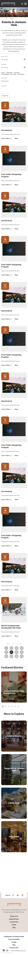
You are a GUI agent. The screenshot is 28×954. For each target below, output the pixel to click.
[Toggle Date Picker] (24, 59)
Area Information (14, 939)
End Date (3, 64)
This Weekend (5, 74)
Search (5, 96)
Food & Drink (14, 922)
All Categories (5, 81)
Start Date (4, 56)
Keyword (4, 86)
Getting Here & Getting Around (14, 936)
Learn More (5, 138)
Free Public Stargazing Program (11, 175)
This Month (21, 74)
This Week (17, 72)
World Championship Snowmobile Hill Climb (11, 627)
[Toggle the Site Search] (22, 4)
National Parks (14, 919)
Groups (14, 942)
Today (3, 72)
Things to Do (14, 916)
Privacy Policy (14, 948)
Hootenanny (6, 130)
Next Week (13, 74)
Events (14, 925)
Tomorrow (9, 72)
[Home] (8, 3)
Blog (14, 927)
